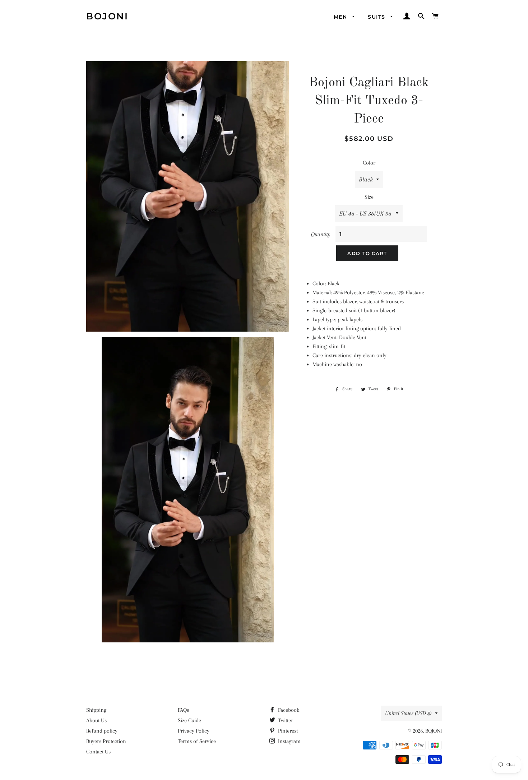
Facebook (288, 710)
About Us (96, 720)
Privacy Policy (193, 731)
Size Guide (189, 720)
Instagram (289, 741)
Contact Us (98, 751)
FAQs (183, 710)
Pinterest (287, 731)
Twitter (285, 720)
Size (369, 197)
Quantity (320, 234)
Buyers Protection (106, 741)
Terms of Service (197, 741)
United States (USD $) (408, 713)
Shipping (96, 710)
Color (369, 163)
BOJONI (107, 16)
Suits (377, 17)
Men (341, 17)
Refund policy (101, 731)
